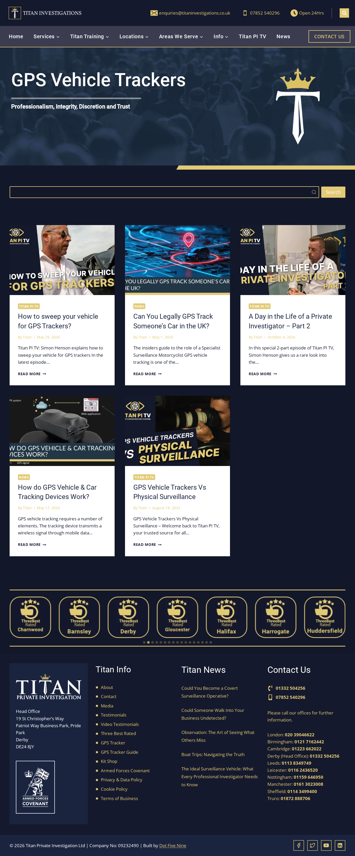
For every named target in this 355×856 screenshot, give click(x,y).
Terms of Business (119, 798)
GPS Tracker (113, 743)
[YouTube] (326, 845)
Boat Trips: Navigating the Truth (213, 754)
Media (107, 706)
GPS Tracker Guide (119, 752)
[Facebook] (298, 845)
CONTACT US (329, 36)
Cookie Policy (114, 789)
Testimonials (113, 715)
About (107, 687)
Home (16, 36)
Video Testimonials (120, 724)
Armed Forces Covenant (125, 771)
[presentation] (62, 260)
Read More (32, 373)
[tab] (144, 642)
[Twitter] (312, 845)
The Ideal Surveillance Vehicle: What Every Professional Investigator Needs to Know (219, 777)
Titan (27, 337)
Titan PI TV (252, 36)
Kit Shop (109, 761)
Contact (108, 696)
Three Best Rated (118, 733)
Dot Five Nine (172, 845)
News (283, 36)
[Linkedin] (340, 845)
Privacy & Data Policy (121, 780)
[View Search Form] (344, 13)
